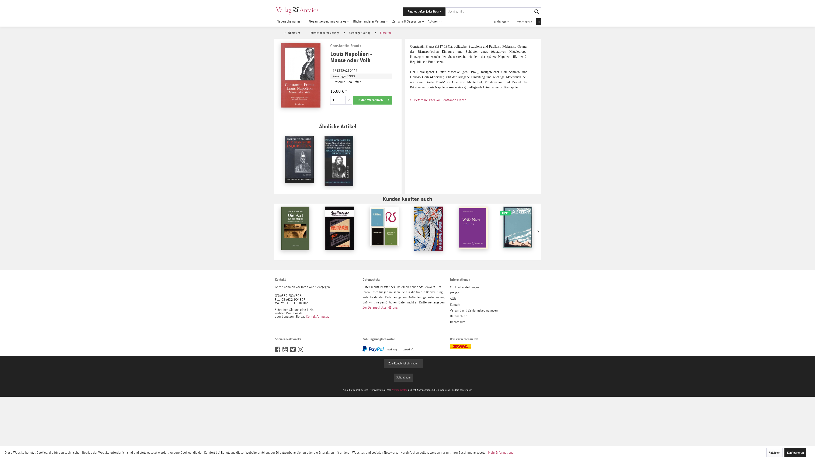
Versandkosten (400, 390)
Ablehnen (774, 452)
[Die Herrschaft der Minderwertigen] (340, 232)
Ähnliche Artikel (337, 126)
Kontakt (455, 304)
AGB (453, 298)
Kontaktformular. (317, 316)
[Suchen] (536, 11)
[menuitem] (466, 11)
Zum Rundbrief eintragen (403, 363)
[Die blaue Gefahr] (518, 232)
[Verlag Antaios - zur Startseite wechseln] (297, 10)
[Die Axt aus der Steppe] (295, 232)
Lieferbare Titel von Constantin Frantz (439, 100)
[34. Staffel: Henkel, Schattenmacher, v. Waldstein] (384, 232)
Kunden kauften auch (407, 199)
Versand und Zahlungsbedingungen (474, 310)
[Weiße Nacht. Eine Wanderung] (473, 232)
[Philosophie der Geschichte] (339, 161)
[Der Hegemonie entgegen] (429, 232)
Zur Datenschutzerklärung (380, 307)
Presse (454, 293)
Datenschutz (458, 316)
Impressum (457, 322)
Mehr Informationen (501, 452)
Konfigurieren (795, 452)
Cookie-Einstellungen (464, 287)
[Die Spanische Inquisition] (299, 161)
